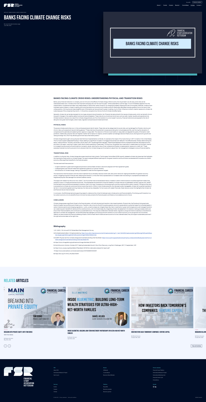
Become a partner (107, 391)
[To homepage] (13, 5)
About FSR (56, 370)
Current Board (106, 372)
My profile (105, 386)
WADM (196, 397)
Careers (55, 389)
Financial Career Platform (158, 370)
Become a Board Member (109, 375)
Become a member (107, 389)
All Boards (105, 370)
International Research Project (60, 372)
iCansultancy (156, 380)
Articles (6, 12)
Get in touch (56, 375)
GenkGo (200, 397)
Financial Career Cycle (158, 377)
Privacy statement (63, 397)
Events (55, 386)
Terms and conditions (72, 397)
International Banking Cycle (159, 375)
